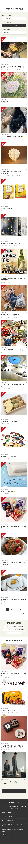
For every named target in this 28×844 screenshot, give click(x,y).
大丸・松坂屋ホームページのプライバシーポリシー (13, 824)
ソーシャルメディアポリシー (9, 820)
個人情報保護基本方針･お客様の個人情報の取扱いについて (13, 830)
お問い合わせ (5, 835)
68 (20, 609)
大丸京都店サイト (6, 812)
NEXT (24, 613)
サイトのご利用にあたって (9, 816)
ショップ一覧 (14, 25)
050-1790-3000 (15, 808)
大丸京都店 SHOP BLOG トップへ (13, 791)
